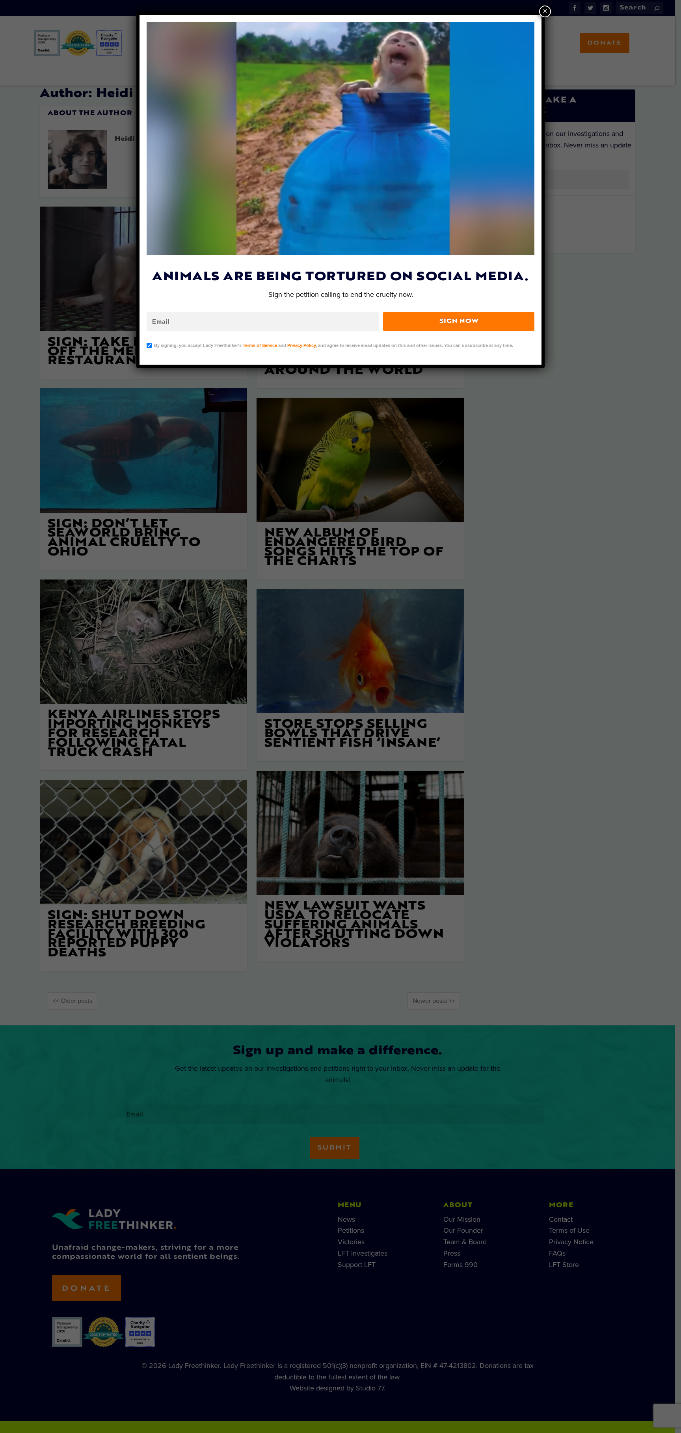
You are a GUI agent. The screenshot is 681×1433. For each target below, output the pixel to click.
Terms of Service (260, 345)
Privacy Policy (301, 345)
